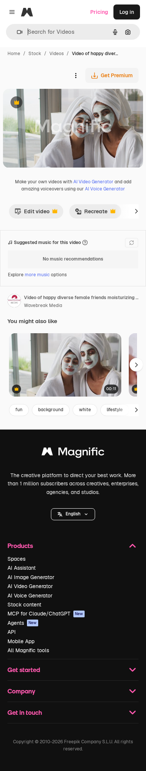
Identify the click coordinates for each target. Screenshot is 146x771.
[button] (73, 514)
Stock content (24, 604)
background (50, 410)
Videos (56, 54)
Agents (22, 623)
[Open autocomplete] (16, 32)
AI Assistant (21, 567)
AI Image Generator (30, 577)
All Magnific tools (28, 650)
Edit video (32, 213)
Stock (34, 54)
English (73, 514)
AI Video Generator (93, 182)
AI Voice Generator (105, 189)
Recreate (91, 213)
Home (13, 54)
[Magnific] (73, 453)
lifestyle (115, 410)
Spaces (16, 558)
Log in (126, 12)
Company (21, 691)
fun (18, 410)
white (85, 410)
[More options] (75, 75)
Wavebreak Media (43, 305)
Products (20, 545)
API (11, 632)
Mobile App (20, 641)
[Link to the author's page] (14, 302)
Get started (23, 670)
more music (37, 275)
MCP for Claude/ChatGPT (45, 613)
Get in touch (24, 712)
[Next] (136, 211)
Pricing (99, 12)
